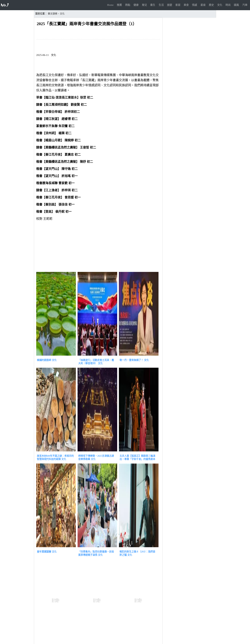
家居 (177, 5)
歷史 (211, 5)
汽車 (244, 5)
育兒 (144, 5)
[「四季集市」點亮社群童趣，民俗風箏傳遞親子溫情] (97, 547)
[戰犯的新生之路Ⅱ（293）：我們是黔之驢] (139, 547)
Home (110, 5)
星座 (203, 5)
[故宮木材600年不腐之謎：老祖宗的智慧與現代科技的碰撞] (56, 452)
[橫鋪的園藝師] (56, 356)
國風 (236, 5)
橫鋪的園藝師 (44, 360)
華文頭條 (52, 13)
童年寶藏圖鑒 (44, 551)
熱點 (127, 5)
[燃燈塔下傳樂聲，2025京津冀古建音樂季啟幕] (97, 452)
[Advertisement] (98, 247)
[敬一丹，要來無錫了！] (139, 356)
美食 (186, 5)
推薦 (119, 5)
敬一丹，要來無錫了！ (131, 360)
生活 (161, 5)
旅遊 (169, 5)
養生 (152, 5)
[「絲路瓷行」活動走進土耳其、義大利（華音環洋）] (97, 356)
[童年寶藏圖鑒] (56, 547)
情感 (194, 5)
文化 (219, 5)
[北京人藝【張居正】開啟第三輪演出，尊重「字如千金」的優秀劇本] (139, 452)
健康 (136, 5)
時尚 (228, 5)
